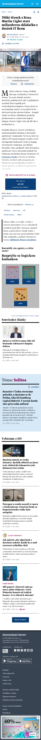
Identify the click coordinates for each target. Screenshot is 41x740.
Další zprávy (20, 620)
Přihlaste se (29, 204)
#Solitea (7, 210)
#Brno (19, 215)
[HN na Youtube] (32, 650)
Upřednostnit (29, 84)
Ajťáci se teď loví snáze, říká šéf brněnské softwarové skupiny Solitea (19, 343)
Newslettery (7, 713)
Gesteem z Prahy (9, 157)
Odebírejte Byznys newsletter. (23, 240)
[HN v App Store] (25, 661)
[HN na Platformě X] (15, 650)
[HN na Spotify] (28, 650)
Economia (6, 677)
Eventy (5, 709)
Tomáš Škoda (32, 69)
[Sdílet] (34, 12)
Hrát (12, 281)
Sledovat (13, 84)
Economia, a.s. (16, 638)
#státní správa (9, 215)
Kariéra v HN (7, 680)
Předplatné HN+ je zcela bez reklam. (28, 316)
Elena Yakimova (15, 535)
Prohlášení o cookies (9, 693)
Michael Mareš (12, 34)
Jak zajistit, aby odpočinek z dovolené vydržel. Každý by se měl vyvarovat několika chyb (20, 542)
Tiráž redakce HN (8, 673)
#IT (24, 210)
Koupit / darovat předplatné (12, 706)
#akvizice (16, 210)
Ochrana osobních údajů (11, 690)
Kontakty (6, 670)
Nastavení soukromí (9, 696)
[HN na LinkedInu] (25, 650)
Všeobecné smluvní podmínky (13, 700)
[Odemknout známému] (38, 12)
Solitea (20, 380)
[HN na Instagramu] (22, 650)
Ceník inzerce (7, 684)
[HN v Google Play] (10, 661)
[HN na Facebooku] (18, 650)
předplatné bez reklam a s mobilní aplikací (17, 196)
